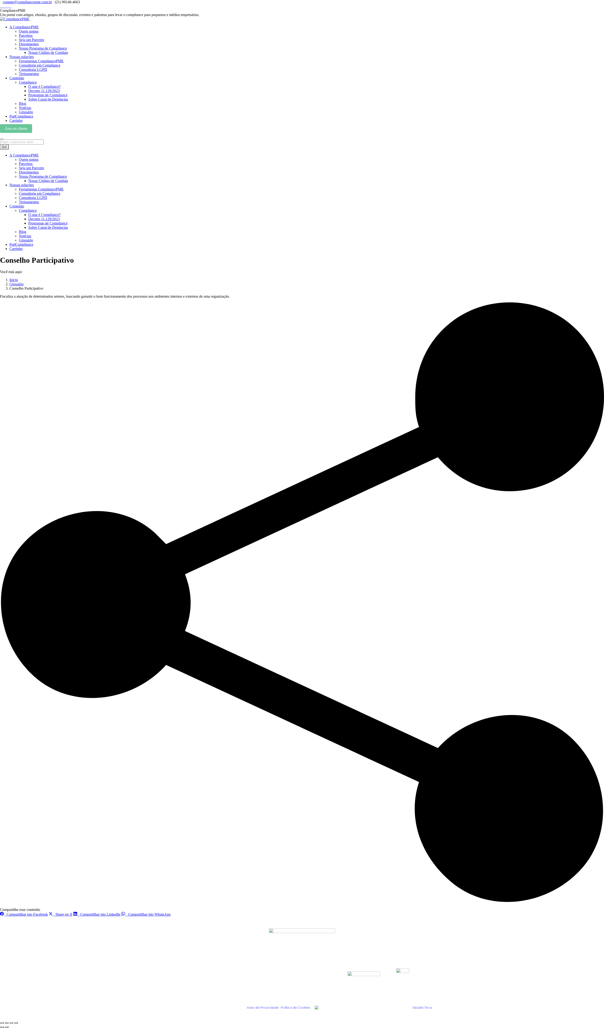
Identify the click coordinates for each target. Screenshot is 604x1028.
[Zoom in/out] (16, 1023)
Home (191, 971)
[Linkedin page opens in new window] (4, 6)
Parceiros (277, 977)
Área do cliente (16, 129)
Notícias (193, 990)
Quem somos (280, 971)
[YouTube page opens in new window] (9, 6)
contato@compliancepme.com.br (27, 2)
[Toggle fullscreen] (11, 1023)
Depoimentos (198, 977)
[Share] (6, 1023)
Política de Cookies (295, 1007)
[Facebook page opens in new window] (7, 6)
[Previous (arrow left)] (2, 1027)
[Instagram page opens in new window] (1, 6)
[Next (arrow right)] (6, 1027)
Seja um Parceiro (284, 983)
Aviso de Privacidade (263, 1007)
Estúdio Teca (422, 1007)
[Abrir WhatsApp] (592, 1016)
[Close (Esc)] (2, 1023)
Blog (189, 983)
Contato (275, 990)
